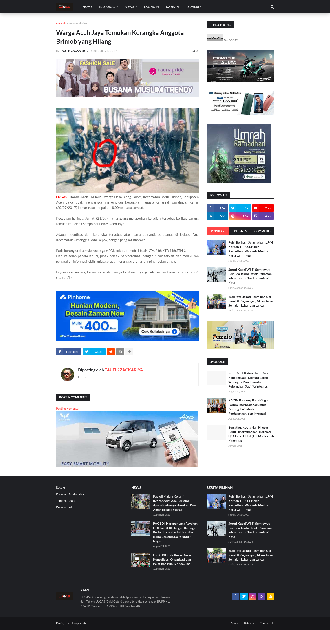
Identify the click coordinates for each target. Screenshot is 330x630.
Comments (262, 231)
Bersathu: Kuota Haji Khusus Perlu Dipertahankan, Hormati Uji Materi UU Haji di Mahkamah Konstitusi (251, 433)
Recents (240, 231)
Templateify (79, 623)
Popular (217, 231)
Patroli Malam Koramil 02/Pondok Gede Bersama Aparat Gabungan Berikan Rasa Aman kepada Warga (174, 502)
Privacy (249, 623)
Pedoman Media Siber (70, 494)
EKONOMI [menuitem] (151, 7)
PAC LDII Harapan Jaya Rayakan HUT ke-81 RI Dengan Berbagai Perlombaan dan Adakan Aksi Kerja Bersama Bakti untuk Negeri (175, 532)
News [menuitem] (129, 7)
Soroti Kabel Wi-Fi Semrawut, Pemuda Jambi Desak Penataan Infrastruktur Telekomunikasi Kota (250, 276)
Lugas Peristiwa (78, 23)
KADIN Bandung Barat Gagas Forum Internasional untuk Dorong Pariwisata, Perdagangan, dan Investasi (248, 406)
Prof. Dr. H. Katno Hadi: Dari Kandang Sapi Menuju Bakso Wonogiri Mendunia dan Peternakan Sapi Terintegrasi (248, 379)
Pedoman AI (64, 507)
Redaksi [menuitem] (192, 7)
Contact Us (267, 623)
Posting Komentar (67, 408)
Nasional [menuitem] (107, 7)
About (235, 623)
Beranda (61, 23)
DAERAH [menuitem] (172, 7)
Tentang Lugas (65, 500)
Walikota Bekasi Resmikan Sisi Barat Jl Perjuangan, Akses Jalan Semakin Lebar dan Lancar (250, 301)
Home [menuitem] (87, 7)
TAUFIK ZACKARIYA (124, 369)
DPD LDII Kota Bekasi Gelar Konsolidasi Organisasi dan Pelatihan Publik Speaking (172, 559)
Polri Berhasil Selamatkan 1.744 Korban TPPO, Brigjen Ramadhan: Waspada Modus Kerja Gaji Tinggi (250, 249)
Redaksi (61, 487)
